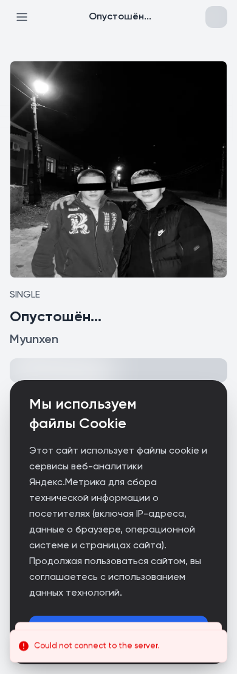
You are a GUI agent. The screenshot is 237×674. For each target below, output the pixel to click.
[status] (118, 646)
